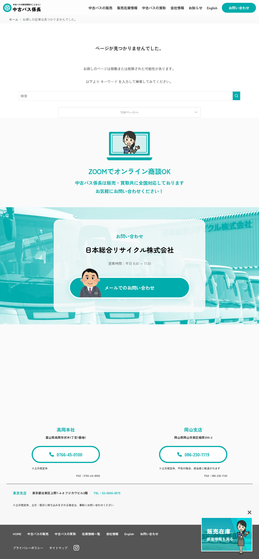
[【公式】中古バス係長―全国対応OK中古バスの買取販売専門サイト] (22, 8)
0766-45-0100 (69, 454)
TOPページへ (129, 112)
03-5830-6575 (111, 493)
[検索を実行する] (236, 95)
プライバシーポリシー (28, 548)
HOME (17, 534)
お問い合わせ (239, 7)
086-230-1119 (197, 454)
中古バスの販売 (38, 534)
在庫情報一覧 (91, 534)
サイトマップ (58, 548)
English (129, 534)
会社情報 (112, 534)
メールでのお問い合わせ (129, 287)
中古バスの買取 (65, 534)
